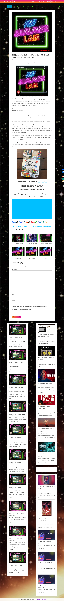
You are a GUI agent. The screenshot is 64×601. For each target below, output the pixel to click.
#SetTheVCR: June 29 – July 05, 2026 (16, 513)
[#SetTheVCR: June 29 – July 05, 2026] (17, 506)
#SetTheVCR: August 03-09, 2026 (16, 387)
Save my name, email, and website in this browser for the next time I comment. (30, 306)
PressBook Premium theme (41, 599)
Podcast (10, 6)
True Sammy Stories (36, 6)
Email (13, 294)
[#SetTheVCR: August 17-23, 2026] (17, 330)
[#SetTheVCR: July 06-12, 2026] (17, 479)
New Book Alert (26, 6)
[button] (13, 222)
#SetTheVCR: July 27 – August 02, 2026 (17, 414)
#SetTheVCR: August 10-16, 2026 (16, 362)
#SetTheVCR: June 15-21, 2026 (15, 565)
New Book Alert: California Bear (44, 541)
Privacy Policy (53, 1)
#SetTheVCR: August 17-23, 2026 (16, 337)
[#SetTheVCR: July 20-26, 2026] (17, 429)
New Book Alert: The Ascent (43, 585)
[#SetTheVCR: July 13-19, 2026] (17, 454)
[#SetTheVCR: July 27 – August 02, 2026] (17, 406)
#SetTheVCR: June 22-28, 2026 (15, 538)
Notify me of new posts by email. (20, 313)
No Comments (23, 60)
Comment (14, 269)
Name (13, 288)
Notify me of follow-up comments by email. (22, 309)
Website (13, 300)
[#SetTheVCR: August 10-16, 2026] (17, 355)
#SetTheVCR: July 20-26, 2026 (15, 437)
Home (5, 6)
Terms (59, 1)
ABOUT (48, 1)
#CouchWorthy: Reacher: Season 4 (45, 383)
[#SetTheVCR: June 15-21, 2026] (17, 558)
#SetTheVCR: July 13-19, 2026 (15, 462)
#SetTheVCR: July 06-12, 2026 (15, 487)
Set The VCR (18, 6)
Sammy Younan (16, 59)
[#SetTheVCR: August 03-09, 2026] (17, 380)
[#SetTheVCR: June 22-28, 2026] (17, 531)
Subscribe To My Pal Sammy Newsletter (38, 1)
